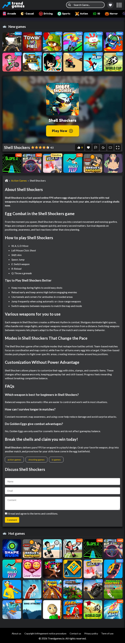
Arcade (11, 13)
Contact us (75, 633)
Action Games (19, 180)
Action (84, 13)
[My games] (110, 5)
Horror (114, 13)
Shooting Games (36, 459)
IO (98, 13)
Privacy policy (91, 633)
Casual (30, 13)
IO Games (56, 459)
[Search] (69, 5)
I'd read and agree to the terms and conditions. (32, 513)
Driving (48, 13)
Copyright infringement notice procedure (45, 633)
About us (16, 633)
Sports (66, 13)
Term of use (107, 633)
